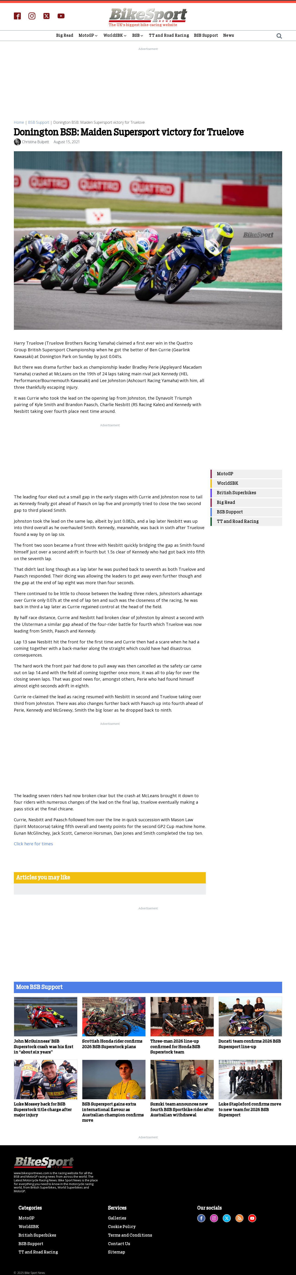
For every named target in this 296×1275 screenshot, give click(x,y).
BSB (136, 35)
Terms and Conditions (130, 1235)
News (228, 35)
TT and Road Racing (169, 35)
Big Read (65, 35)
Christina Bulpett (35, 141)
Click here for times (33, 843)
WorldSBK (113, 35)
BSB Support (206, 35)
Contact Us (119, 1244)
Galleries (117, 1218)
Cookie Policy (122, 1227)
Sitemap (116, 1252)
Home (19, 122)
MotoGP (86, 35)
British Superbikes (236, 493)
